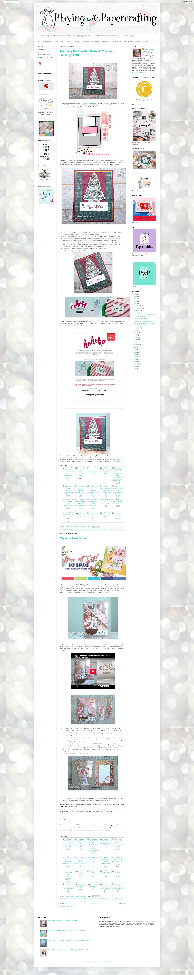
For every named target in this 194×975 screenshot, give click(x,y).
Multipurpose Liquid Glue (93, 517)
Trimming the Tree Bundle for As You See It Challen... (145, 315)
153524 (105, 473)
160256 (105, 505)
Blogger (110, 962)
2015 (135, 361)
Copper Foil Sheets (93, 472)
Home (38, 41)
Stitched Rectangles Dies (118, 503)
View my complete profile (139, 73)
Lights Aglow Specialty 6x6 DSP (72, 529)
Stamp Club (76, 41)
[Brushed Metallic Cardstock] (105, 470)
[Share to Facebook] (99, 527)
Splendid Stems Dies (93, 874)
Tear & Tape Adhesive (68, 888)
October (138, 310)
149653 (68, 519)
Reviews (145, 41)
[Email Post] (89, 526)
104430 (117, 518)
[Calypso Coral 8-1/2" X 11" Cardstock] (68, 861)
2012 (135, 368)
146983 (80, 495)
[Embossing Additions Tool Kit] (118, 859)
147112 (68, 508)
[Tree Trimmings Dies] (105, 501)
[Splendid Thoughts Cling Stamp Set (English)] (68, 843)
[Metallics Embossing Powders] (105, 861)
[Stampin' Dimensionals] (118, 514)
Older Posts (122, 903)
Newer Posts (63, 903)
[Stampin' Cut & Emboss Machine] (68, 514)
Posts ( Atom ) (71, 906)
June (137, 332)
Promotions (85, 41)
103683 (105, 516)
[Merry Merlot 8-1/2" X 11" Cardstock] (68, 490)
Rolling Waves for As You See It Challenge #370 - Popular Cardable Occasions (69, 940)
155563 (117, 876)
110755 (92, 518)
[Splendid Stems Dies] (93, 872)
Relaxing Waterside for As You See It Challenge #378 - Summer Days (67, 930)
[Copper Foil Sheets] (93, 470)
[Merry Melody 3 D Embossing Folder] (93, 503)
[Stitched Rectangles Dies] (118, 501)
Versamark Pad (93, 859)
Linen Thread (80, 873)
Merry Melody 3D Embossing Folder (90, 529)
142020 (92, 473)
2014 (135, 364)
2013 (135, 366)
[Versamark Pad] (93, 857)
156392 (92, 508)
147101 (68, 879)
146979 (68, 495)
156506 (80, 508)
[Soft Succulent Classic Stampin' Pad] (118, 490)
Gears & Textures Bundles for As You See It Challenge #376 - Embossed (68, 950)
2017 (135, 357)
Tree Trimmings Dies (105, 503)
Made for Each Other (73, 538)
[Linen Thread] (80, 871)
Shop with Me (47, 41)
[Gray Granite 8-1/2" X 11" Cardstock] (80, 490)
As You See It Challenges (88, 103)
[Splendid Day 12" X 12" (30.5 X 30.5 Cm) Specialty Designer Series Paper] (93, 846)
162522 (80, 476)
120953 (117, 848)
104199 (80, 874)
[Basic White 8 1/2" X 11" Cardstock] (93, 490)
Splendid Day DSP (81, 898)
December (139, 305)
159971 (117, 864)
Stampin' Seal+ (80, 886)
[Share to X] (97, 527)
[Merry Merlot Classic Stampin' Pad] (68, 503)
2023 (135, 301)
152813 (80, 516)
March (137, 339)
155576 (105, 495)
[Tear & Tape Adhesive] (68, 886)
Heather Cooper (70, 526)
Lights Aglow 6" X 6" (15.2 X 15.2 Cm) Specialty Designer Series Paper (117, 479)
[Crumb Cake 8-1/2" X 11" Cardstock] (118, 843)
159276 (92, 495)
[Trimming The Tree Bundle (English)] (80, 471)
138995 (68, 889)
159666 (92, 853)
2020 (135, 349)
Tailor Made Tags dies (118, 898)
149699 (80, 887)
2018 (135, 354)
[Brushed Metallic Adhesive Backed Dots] (80, 503)
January (138, 344)
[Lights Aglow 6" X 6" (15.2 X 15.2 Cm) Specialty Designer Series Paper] (118, 475)
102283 (92, 861)
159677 (80, 848)
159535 (117, 482)
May (137, 335)
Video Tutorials (128, 41)
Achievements (106, 41)
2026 (135, 294)
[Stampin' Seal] (80, 513)
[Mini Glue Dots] (105, 513)
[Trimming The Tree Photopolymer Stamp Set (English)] (68, 471)
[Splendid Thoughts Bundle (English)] (80, 843)
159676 (92, 876)
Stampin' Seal (80, 515)
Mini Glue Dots (105, 515)
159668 (68, 848)
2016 (135, 359)
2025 (135, 296)
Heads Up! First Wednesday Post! (144, 321)
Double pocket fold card (70, 898)
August (138, 328)
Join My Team (95, 41)
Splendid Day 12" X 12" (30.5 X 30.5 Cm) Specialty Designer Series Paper (93, 850)
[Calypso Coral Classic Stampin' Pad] (68, 874)
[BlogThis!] (95, 527)
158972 (68, 478)
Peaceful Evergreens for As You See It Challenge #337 (63, 920)
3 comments (83, 526)
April (137, 337)
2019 (135, 352)
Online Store (116, 461)
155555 (105, 866)
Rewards (137, 41)
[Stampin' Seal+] (80, 884)
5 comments (83, 896)
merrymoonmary (96, 962)
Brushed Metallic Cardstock (105, 472)
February (138, 342)
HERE (86, 325)
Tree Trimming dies (104, 529)
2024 (135, 299)
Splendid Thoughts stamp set (105, 898)
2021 (135, 347)
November (139, 308)
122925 (68, 866)
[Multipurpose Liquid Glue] (93, 514)
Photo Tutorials (117, 41)
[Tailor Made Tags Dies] (118, 872)
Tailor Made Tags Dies (117, 874)
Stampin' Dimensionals (118, 517)
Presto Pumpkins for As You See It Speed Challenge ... (144, 324)
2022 (135, 303)
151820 (117, 505)
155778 (117, 495)
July (137, 330)
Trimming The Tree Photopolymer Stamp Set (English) (68, 475)
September (139, 313)
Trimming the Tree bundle (116, 529)
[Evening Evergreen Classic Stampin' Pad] (105, 490)
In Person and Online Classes (62, 41)
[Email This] (93, 527)
